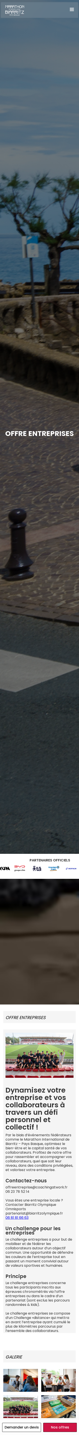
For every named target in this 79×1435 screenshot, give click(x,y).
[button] (71, 9)
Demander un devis (22, 1427)
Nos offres (60, 1427)
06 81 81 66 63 (17, 1217)
